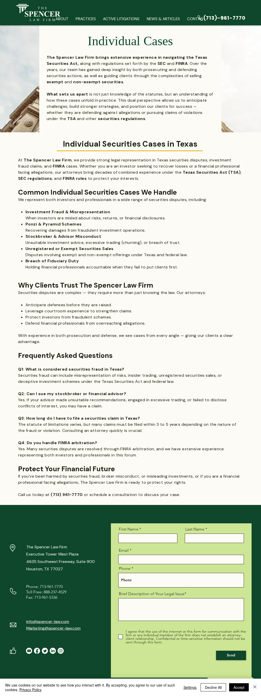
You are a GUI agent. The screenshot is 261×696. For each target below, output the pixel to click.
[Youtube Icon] (29, 651)
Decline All (213, 687)
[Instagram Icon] (61, 651)
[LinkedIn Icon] (53, 651)
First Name (128, 529)
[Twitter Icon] (45, 651)
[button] (85, 19)
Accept (238, 687)
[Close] (255, 687)
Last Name (194, 529)
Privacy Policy (30, 689)
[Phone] (200, 18)
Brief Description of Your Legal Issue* (152, 594)
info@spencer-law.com (47, 621)
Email (124, 550)
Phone (124, 569)
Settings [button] (190, 687)
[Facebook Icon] (37, 651)
